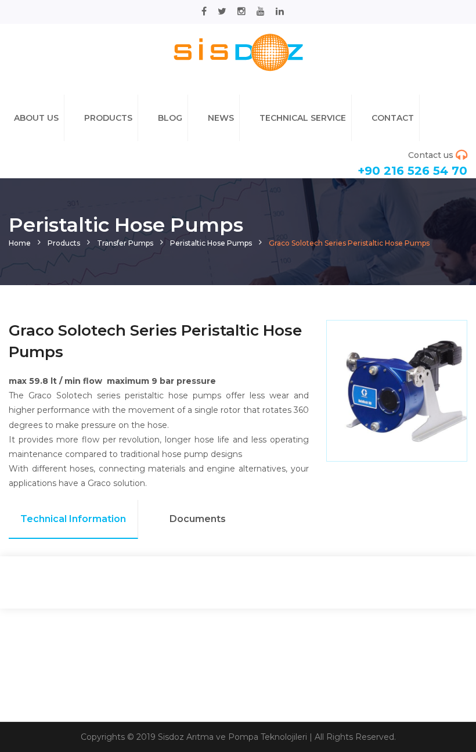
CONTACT (393, 118)
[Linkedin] (280, 11)
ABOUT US (36, 118)
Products (64, 243)
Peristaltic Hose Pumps (211, 243)
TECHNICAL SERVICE (302, 118)
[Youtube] (261, 11)
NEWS (221, 118)
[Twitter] (222, 11)
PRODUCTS (108, 118)
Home (20, 243)
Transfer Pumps (125, 243)
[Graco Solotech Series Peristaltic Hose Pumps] (238, 51)
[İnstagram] (241, 11)
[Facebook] (204, 11)
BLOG (170, 118)
